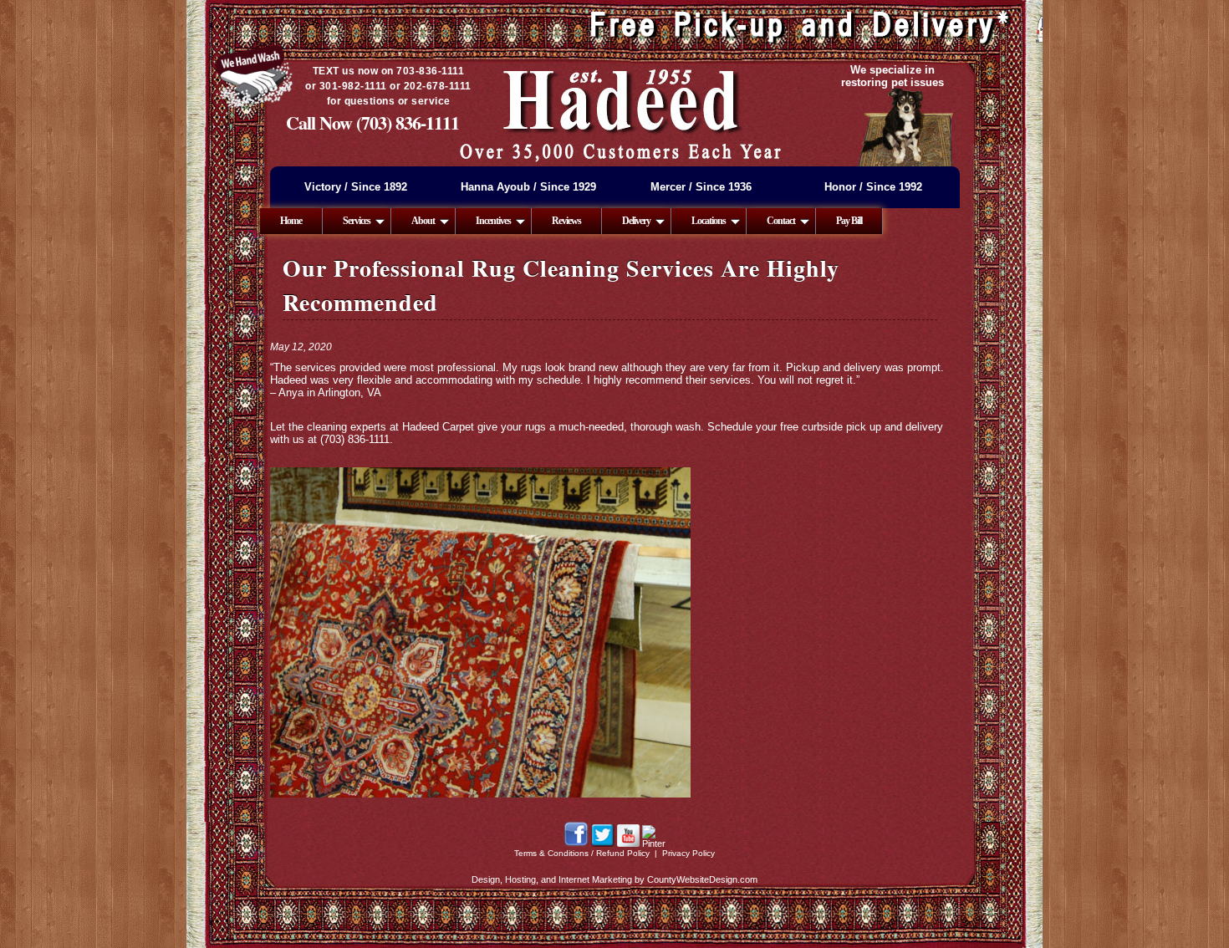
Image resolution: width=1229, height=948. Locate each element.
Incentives (493, 221)
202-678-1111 (438, 86)
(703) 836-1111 (407, 122)
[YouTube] (628, 843)
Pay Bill (849, 221)
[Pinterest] (653, 843)
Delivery (636, 221)
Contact (781, 221)
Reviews (566, 221)
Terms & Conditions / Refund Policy (582, 853)
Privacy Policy (688, 853)
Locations (708, 221)
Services (356, 221)
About (423, 221)
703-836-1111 (430, 71)
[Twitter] (602, 843)
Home (291, 221)
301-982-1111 (353, 86)
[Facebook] (576, 843)
